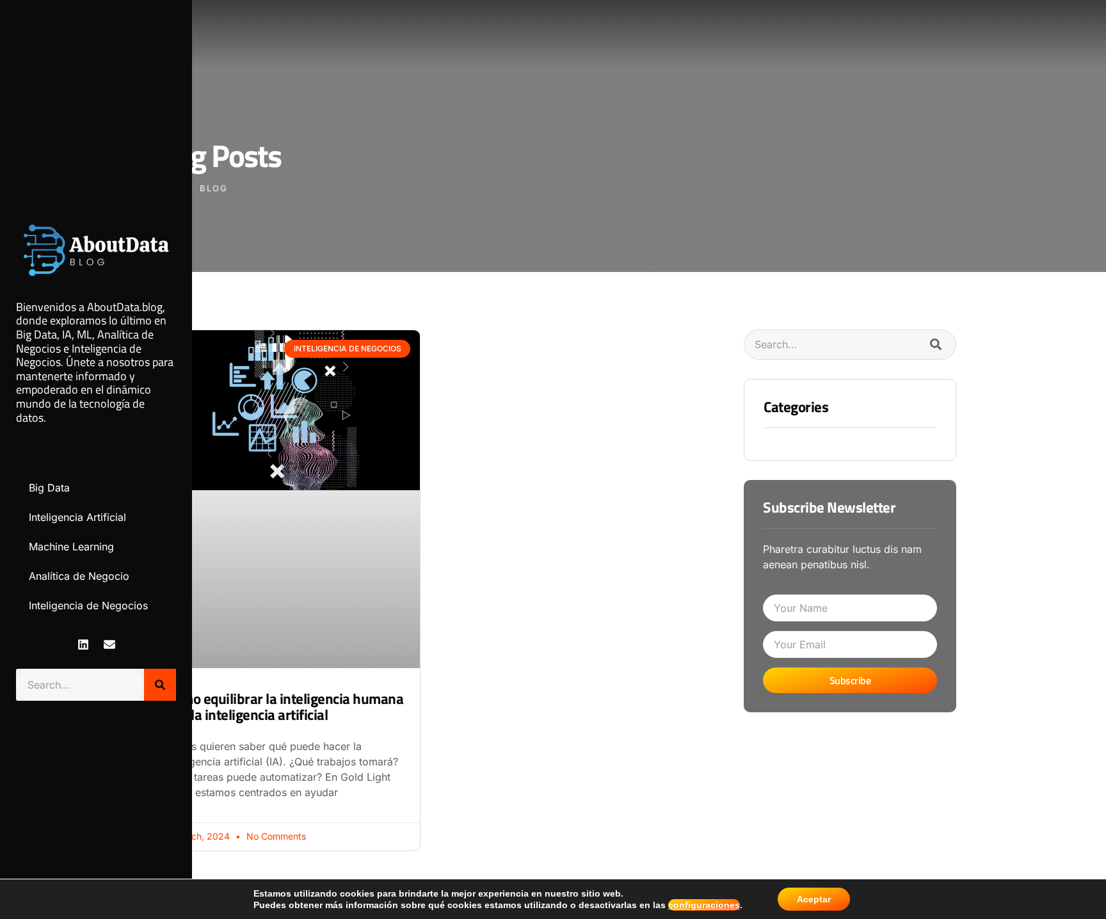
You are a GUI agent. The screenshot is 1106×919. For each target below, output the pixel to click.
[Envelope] (109, 644)
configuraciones (704, 905)
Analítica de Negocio (79, 576)
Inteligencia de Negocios (88, 605)
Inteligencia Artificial (77, 517)
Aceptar (814, 899)
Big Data (49, 487)
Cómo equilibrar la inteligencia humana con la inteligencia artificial (284, 706)
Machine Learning (71, 546)
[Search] (160, 685)
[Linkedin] (83, 644)
